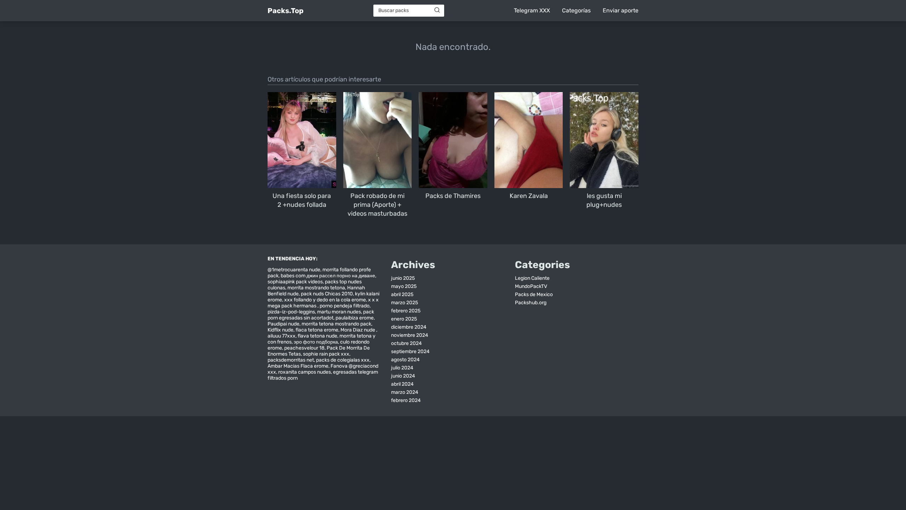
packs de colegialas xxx (342, 360)
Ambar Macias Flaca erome (298, 366)
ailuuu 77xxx (282, 336)
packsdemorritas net (291, 360)
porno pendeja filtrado (344, 306)
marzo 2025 (404, 303)
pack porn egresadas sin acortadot (321, 315)
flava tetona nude (317, 336)
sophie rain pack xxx (326, 354)
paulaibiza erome (355, 318)
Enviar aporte (620, 10)
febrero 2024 (406, 400)
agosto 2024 (405, 360)
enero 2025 (404, 319)
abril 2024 (402, 384)
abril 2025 (402, 294)
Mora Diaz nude (358, 330)
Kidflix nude (280, 330)
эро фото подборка (316, 342)
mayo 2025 (404, 286)
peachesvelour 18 (304, 348)
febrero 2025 (405, 311)
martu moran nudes (339, 312)
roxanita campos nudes (304, 372)
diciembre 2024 (408, 327)
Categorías (576, 10)
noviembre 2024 (409, 335)
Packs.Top (286, 10)
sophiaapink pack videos (295, 282)
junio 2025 (403, 278)
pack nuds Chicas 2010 (327, 294)
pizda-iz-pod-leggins (291, 312)
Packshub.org (530, 303)
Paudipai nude (283, 324)
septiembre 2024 (410, 351)
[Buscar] (437, 10)
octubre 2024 (406, 343)
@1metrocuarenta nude (294, 270)
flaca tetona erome (317, 330)
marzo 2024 (404, 392)
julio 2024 (402, 368)
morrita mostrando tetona (316, 288)
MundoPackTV (531, 286)
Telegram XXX (532, 10)
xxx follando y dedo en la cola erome (325, 300)
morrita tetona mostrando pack (336, 324)
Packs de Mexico (534, 294)
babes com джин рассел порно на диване (328, 276)
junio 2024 (403, 376)
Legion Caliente (532, 278)
